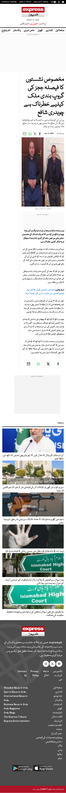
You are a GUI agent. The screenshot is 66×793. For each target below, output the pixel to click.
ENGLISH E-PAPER (41, 2)
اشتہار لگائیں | (25, 23)
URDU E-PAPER (25, 2)
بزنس (60, 750)
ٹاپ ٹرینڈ (58, 721)
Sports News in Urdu (15, 692)
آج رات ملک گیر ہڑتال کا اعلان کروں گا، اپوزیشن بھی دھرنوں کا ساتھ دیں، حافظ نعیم (33, 457)
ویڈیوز (59, 754)
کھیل (40, 30)
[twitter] (48, 364)
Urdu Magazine (12, 708)
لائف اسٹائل (57, 717)
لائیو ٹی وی (33, 23)
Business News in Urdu (16, 704)
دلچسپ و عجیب (55, 725)
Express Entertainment (17, 721)
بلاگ (60, 746)
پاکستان (17, 30)
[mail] (28, 364)
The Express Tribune (15, 717)
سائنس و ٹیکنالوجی (54, 742)
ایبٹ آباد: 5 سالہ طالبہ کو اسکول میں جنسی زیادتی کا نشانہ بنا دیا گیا (34, 551)
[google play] (23, 769)
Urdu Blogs (9, 713)
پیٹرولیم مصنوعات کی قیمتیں (49, 737)
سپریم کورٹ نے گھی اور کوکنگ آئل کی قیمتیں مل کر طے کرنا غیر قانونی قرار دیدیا (33, 489)
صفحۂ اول (60, 30)
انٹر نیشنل (57, 704)
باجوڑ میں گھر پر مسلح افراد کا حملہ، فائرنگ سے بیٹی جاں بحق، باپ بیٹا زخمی (34, 521)
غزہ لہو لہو (58, 696)
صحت (59, 729)
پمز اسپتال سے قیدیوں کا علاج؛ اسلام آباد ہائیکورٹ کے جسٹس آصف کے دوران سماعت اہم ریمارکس (34, 581)
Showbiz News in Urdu (16, 688)
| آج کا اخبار (42, 23)
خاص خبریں (29, 30)
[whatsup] (38, 364)
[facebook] (58, 364)
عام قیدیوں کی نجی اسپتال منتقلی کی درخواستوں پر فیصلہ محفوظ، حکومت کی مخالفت (35, 613)
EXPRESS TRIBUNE (9, 2)
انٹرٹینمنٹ (57, 713)
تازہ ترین (49, 30)
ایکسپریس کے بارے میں (57, 675)
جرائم (60, 758)
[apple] (43, 769)
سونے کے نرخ (56, 733)
